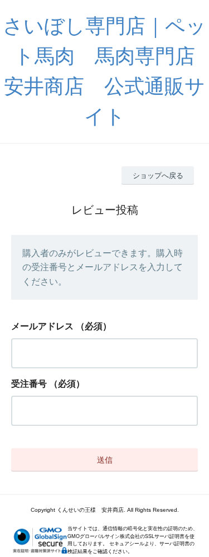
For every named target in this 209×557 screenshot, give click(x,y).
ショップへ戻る (158, 175)
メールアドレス (42, 326)
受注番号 (29, 383)
